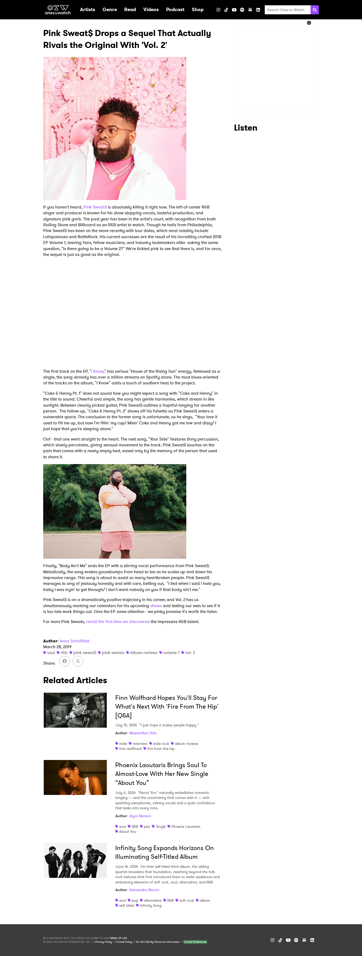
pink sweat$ (84, 653)
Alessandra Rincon (144, 889)
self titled (126, 905)
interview (140, 743)
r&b (64, 653)
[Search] (315, 9)
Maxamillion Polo (143, 733)
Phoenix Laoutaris (185, 826)
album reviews (143, 653)
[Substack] (250, 10)
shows (156, 606)
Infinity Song (150, 905)
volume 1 (171, 653)
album (205, 900)
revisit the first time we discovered (117, 622)
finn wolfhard (130, 748)
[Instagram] (218, 10)
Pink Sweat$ (95, 207)
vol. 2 (190, 653)
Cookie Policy (124, 942)
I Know (97, 371)
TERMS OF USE (118, 938)
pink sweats (113, 653)
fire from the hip (160, 748)
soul (51, 653)
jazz (147, 826)
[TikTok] (226, 10)
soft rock (186, 900)
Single (161, 826)
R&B (135, 826)
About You (127, 831)
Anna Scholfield (74, 641)
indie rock (161, 743)
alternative (152, 900)
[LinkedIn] (258, 10)
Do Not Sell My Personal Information (158, 942)
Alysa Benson (140, 816)
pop (135, 900)
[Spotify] (242, 10)
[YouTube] (234, 10)
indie (123, 743)
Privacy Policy (103, 942)
